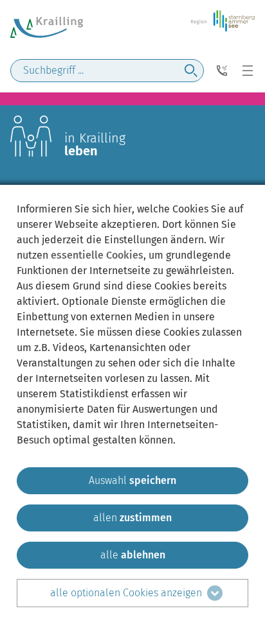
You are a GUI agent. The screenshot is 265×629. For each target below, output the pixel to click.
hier (122, 209)
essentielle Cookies (97, 255)
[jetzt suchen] (191, 71)
